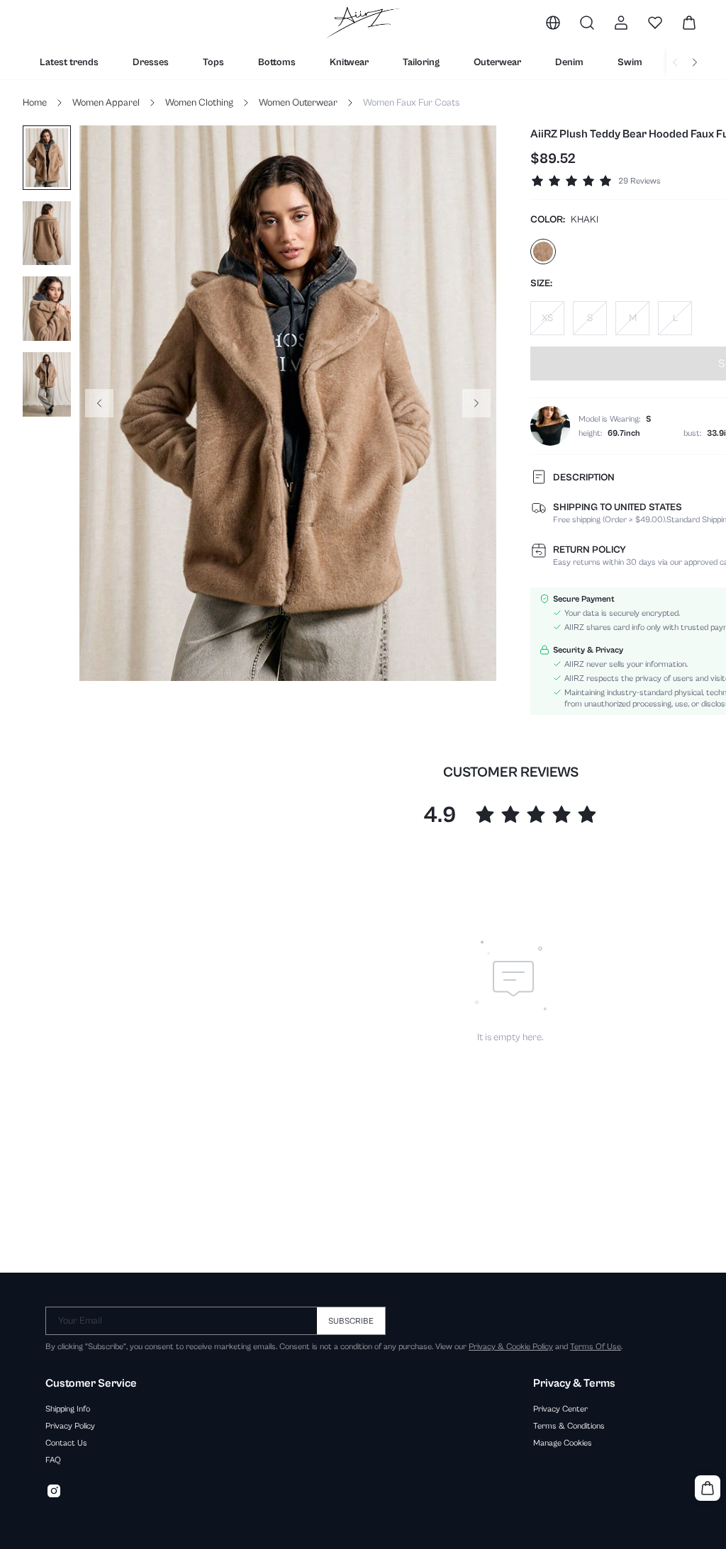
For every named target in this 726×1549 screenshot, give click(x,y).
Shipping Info (67, 1409)
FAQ (53, 1460)
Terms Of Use (595, 1346)
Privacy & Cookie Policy (511, 1346)
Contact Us (66, 1443)
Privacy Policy (70, 1426)
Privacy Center (560, 1409)
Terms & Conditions (569, 1426)
